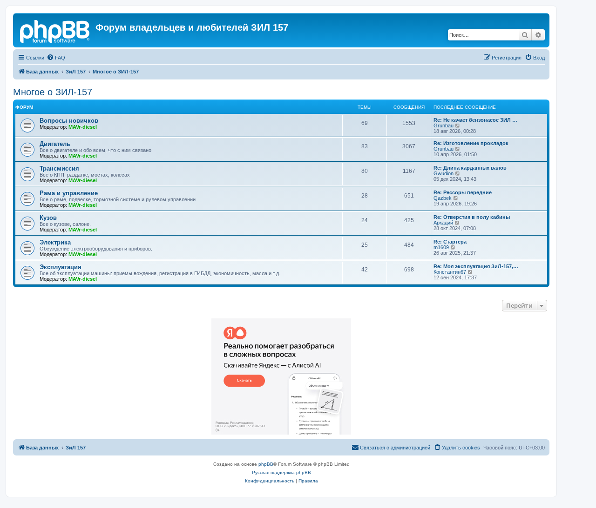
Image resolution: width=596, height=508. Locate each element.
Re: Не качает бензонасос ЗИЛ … (475, 120)
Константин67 (449, 272)
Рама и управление (69, 193)
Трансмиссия (59, 168)
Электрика (55, 242)
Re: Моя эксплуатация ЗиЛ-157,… (475, 266)
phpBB (265, 464)
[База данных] (55, 30)
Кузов (48, 217)
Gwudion (443, 173)
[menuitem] (56, 57)
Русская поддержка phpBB (281, 472)
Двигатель (55, 143)
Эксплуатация (60, 267)
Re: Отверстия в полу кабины (471, 217)
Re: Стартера (450, 241)
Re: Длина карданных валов (470, 168)
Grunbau (443, 125)
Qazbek (442, 198)
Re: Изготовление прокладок (470, 143)
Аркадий (443, 222)
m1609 (441, 247)
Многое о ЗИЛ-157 (52, 92)
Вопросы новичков (69, 120)
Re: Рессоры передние (462, 192)
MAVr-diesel (82, 127)
